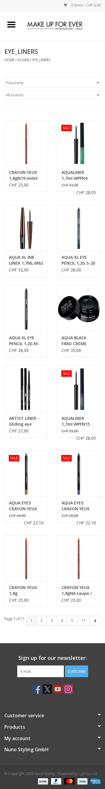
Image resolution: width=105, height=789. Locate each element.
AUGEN (23, 59)
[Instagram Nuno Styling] (68, 689)
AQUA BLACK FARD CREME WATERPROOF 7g (78, 341)
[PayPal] (55, 780)
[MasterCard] (68, 780)
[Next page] (95, 620)
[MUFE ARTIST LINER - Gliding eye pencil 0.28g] (26, 389)
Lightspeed (87, 773)
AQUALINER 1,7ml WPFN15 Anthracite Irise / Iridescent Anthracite (79, 421)
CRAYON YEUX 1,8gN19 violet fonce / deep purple (23, 175)
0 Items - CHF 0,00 (85, 5)
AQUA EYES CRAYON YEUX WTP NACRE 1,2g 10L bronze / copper (25, 506)
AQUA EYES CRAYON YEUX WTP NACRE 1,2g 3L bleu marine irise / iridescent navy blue (78, 506)
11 (83, 620)
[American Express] (94, 780)
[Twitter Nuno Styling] (47, 689)
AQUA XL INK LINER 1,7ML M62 (26, 260)
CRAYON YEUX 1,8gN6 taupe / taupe (77, 590)
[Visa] (81, 780)
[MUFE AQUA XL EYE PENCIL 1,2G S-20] (79, 228)
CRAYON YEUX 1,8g (23, 590)
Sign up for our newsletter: (52, 658)
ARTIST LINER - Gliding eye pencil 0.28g (24, 421)
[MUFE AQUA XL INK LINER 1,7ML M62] (26, 228)
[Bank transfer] (42, 780)
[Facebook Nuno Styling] (36, 689)
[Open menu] (11, 24)
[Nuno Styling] (64, 25)
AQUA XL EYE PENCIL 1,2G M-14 (24, 341)
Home (9, 59)
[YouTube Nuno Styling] (57, 689)
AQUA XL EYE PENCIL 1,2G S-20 (78, 260)
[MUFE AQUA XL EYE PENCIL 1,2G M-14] (26, 308)
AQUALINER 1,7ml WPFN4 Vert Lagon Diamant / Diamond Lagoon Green (76, 175)
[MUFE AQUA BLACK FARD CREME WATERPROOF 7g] (79, 308)
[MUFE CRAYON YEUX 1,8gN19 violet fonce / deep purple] (26, 143)
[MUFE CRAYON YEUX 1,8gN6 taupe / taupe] (79, 558)
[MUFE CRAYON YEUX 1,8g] (26, 558)
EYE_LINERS (41, 59)
